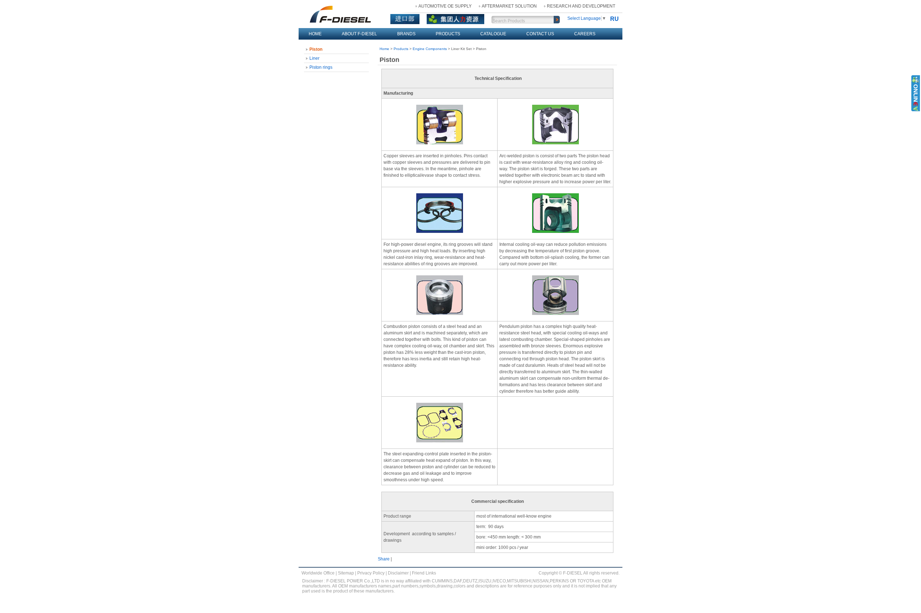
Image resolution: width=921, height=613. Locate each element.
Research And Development (581, 6)
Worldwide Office (318, 573)
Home (315, 33)
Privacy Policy (371, 573)
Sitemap (346, 573)
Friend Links (424, 573)
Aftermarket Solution (509, 6)
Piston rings (320, 67)
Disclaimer (398, 573)
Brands (406, 33)
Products (448, 33)
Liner (314, 58)
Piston (315, 49)
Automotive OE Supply (445, 6)
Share (384, 559)
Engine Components (430, 49)
